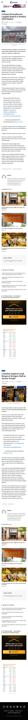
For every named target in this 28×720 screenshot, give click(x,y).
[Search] (26, 2)
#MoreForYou (7, 445)
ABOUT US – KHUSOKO (9, 710)
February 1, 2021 (8, 453)
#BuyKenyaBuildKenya (10, 112)
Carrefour (4, 504)
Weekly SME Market (17, 169)
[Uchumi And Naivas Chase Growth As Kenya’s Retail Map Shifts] (14, 240)
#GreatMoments (19, 443)
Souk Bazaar (11, 504)
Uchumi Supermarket (7, 169)
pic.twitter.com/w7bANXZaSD (12, 116)
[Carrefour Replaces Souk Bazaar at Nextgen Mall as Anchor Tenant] (14, 394)
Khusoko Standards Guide (14, 712)
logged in (11, 260)
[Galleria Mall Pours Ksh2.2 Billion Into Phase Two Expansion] (14, 199)
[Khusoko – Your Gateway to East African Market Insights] (14, 2)
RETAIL (3, 11)
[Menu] (2, 2)
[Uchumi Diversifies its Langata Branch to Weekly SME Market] (14, 34)
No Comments (19, 22)
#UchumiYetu (12, 110)
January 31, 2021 (18, 122)
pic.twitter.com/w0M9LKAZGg (12, 447)
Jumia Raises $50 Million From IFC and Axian (12, 228)
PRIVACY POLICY (18, 710)
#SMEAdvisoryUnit (9, 114)
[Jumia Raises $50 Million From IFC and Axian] (14, 220)
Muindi (6, 22)
